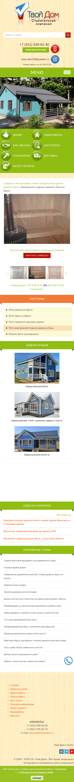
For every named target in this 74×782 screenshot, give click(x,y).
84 (49, 285)
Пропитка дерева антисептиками (20, 592)
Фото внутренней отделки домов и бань (31, 328)
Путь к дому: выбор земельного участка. (23, 647)
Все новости (64, 515)
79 (32, 285)
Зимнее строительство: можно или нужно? (25, 661)
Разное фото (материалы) (24, 334)
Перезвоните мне (35, 50)
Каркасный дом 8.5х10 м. (37, 455)
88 (61, 285)
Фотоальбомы (23, 183)
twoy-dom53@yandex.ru (35, 59)
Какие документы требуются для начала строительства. (31, 613)
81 (38, 285)
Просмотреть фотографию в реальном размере (37, 250)
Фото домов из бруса (21, 309)
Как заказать (22, 145)
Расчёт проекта (23, 166)
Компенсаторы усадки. (15, 585)
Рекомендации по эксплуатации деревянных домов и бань (32, 606)
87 (58, 285)
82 (41, 285)
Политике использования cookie (36, 772)
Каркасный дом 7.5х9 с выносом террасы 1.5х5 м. (37, 420)
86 (55, 285)
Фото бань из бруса (20, 315)
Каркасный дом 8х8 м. (37, 386)
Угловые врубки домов (15, 567)
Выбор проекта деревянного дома (21, 654)
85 (52, 285)
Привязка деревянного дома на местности (25, 633)
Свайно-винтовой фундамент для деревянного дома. (30, 560)
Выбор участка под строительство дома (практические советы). (35, 599)
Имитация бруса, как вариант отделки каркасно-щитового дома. (35, 640)
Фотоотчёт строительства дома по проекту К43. (29, 531)
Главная (8, 183)
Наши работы (53, 135)
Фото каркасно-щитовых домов (26, 321)
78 (29, 285)
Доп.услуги (52, 145)
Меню (37, 72)
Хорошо (37, 778)
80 (35, 285)
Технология (21, 155)
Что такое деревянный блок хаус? (20, 620)
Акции (17, 135)
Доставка (50, 155)
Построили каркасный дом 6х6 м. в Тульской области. (33, 538)
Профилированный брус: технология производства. (29, 626)
